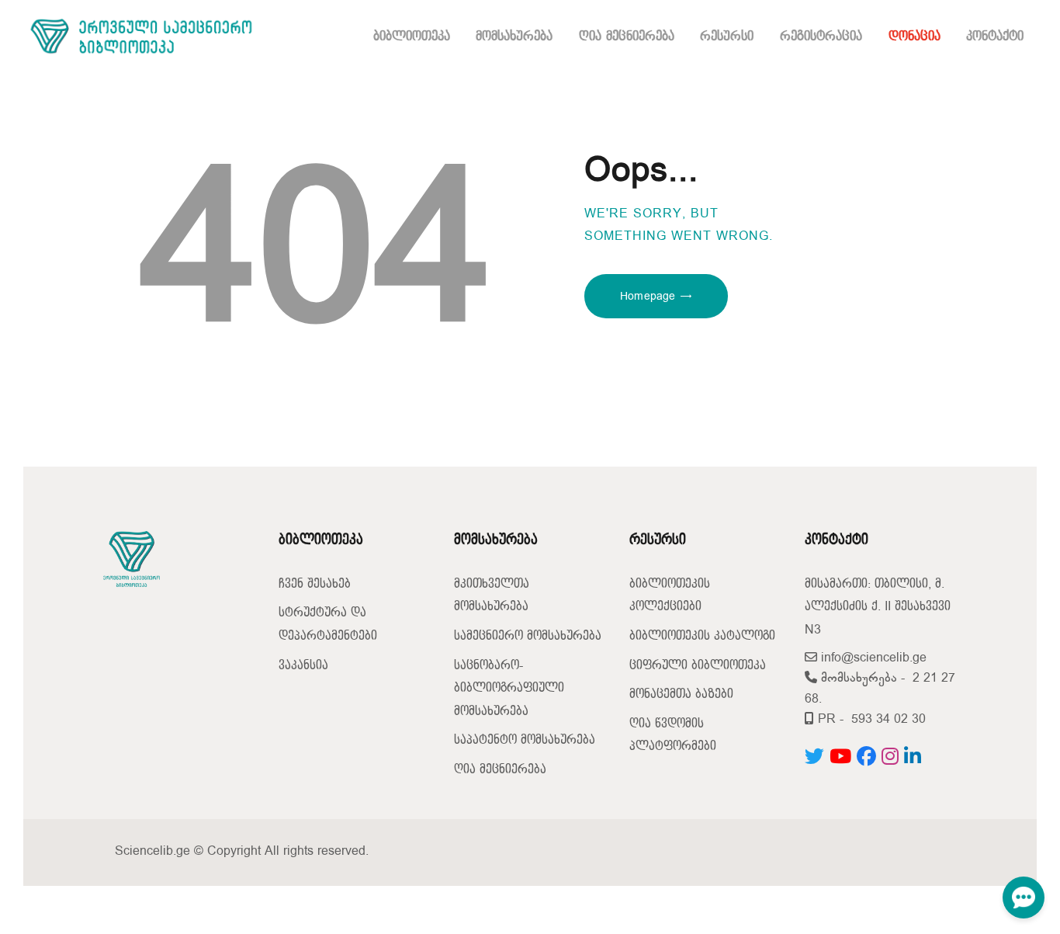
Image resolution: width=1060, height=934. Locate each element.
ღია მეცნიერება (500, 769)
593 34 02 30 (888, 719)
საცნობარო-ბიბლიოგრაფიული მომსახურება (509, 688)
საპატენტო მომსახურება (524, 740)
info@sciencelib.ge (872, 658)
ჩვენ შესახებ (315, 584)
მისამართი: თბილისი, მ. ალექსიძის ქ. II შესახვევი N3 (878, 607)
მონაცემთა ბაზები (681, 694)
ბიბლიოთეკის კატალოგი (702, 636)
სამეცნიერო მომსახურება (527, 636)
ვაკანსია (303, 665)
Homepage (647, 296)
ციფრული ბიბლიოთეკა (697, 665)
